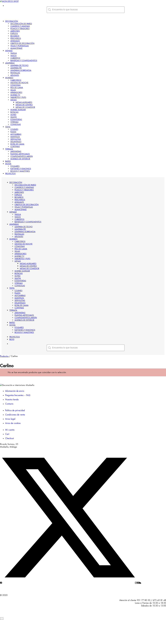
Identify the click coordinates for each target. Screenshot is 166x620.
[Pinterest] (138, 583)
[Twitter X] (68, 583)
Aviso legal (10, 419)
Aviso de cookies (13, 423)
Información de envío (14, 391)
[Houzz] (140, 583)
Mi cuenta (9, 429)
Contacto (9, 403)
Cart (7, 434)
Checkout (9, 438)
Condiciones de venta (15, 414)
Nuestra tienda (12, 399)
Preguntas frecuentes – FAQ (17, 395)
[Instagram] (136, 583)
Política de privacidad (15, 410)
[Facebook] (1, 583)
